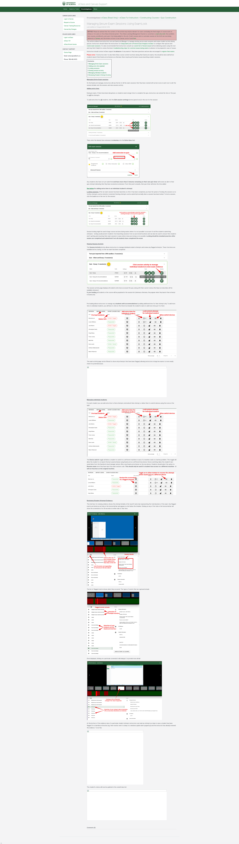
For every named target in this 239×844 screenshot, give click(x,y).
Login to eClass (68, 37)
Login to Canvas (68, 19)
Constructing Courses (149, 18)
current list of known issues (142, 46)
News (95, 9)
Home (65, 9)
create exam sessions (94, 46)
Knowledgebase (86, 9)
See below (90, 188)
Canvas (97, 38)
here (134, 38)
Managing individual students (97, 73)
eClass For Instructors (129, 18)
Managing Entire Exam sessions (98, 64)
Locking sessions (94, 68)
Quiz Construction (168, 18)
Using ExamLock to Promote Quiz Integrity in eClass (137, 43)
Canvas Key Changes (70, 29)
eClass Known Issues (70, 44)
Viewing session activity (96, 70)
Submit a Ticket (74, 9)
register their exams (168, 51)
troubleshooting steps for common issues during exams (131, 48)
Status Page (68, 52)
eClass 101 (67, 41)
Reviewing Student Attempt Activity (100, 75)
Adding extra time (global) (97, 66)
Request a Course (69, 22)
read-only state (160, 34)
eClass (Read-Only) (109, 18)
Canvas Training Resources (72, 26)
